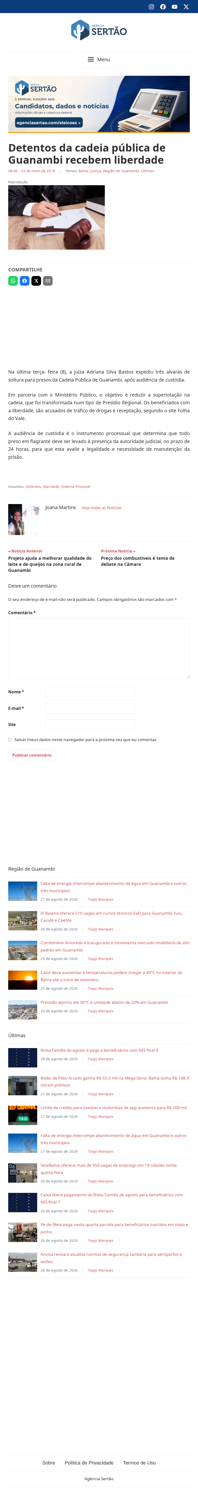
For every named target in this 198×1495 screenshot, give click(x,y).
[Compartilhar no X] (36, 281)
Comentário (22, 612)
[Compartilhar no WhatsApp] (13, 281)
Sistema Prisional (75, 486)
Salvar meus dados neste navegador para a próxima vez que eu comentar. (85, 739)
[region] (99, 325)
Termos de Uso (139, 1462)
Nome (16, 692)
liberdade (51, 486)
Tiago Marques (100, 899)
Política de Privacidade (89, 1462)
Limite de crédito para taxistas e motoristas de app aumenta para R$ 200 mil (114, 1107)
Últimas (147, 170)
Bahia (83, 170)
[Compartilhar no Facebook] (24, 281)
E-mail (16, 708)
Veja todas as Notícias (102, 507)
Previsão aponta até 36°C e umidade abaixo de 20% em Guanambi (104, 1002)
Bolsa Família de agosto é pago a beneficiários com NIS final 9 (99, 1050)
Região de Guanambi (121, 170)
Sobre (48, 1462)
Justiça (95, 170)
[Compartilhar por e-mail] (48, 281)
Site (12, 724)
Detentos (33, 486)
